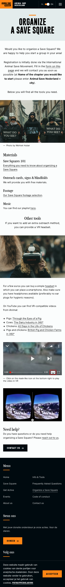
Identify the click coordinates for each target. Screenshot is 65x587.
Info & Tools (38, 477)
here (33, 208)
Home (6, 477)
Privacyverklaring (22, 582)
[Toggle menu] (60, 4)
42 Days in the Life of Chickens (35, 326)
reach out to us (50, 437)
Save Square (9, 483)
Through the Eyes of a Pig (26, 318)
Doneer (11, 540)
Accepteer (52, 573)
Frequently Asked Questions (47, 483)
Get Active (8, 490)
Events (6, 496)
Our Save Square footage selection (22, 195)
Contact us (14, 447)
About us (7, 503)
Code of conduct (41, 496)
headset (49, 286)
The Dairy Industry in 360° (28, 322)
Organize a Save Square (45, 490)
